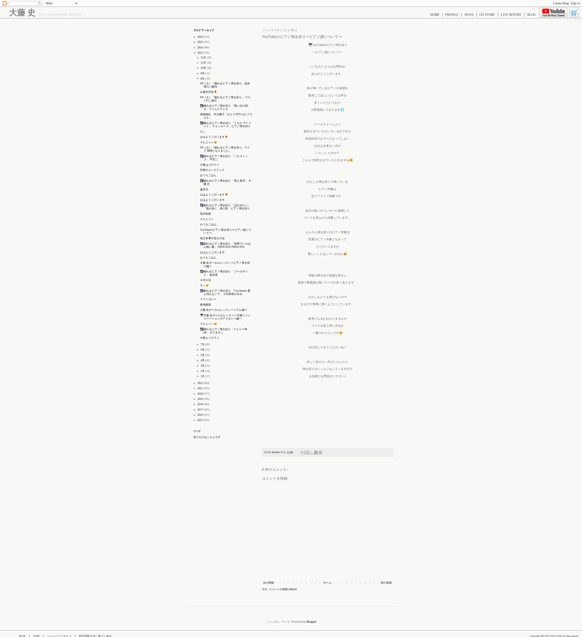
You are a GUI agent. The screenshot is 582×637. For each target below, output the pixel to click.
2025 (200, 42)
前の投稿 (386, 582)
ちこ (203, 131)
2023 (200, 52)
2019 (200, 399)
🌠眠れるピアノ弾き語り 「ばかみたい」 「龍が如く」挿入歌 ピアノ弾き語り (225, 207)
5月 (203, 355)
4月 (203, 360)
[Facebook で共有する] (316, 452)
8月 (203, 78)
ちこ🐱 (204, 285)
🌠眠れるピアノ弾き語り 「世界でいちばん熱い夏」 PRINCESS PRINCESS (225, 245)
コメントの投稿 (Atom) (283, 589)
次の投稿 (268, 582)
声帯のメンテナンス (212, 170)
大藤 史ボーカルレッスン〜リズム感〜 (223, 309)
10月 (204, 68)
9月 (203, 73)
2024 (200, 47)
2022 (200, 383)
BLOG (531, 14)
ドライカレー (208, 299)
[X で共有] (311, 452)
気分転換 (205, 213)
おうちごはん (208, 175)
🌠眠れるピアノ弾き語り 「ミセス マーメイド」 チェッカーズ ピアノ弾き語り (225, 124)
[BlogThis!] (307, 452)
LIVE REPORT (511, 14)
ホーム (327, 582)
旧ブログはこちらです (207, 437)
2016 (200, 414)
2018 (200, 404)
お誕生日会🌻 (208, 91)
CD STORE (487, 14)
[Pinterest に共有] (320, 452)
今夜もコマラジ (209, 337)
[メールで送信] (303, 452)
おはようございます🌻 (214, 136)
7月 (203, 344)
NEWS (469, 14)
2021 (200, 388)
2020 (200, 393)
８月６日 (205, 280)
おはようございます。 (213, 199)
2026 (200, 36)
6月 (203, 349)
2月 (203, 371)
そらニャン (207, 219)
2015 (200, 420)
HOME (434, 14)
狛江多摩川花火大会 (212, 238)
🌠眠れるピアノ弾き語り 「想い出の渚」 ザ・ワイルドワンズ (225, 107)
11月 (204, 62)
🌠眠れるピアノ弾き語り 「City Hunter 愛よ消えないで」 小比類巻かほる (225, 292)
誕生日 (204, 189)
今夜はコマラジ (209, 164)
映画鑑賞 (205, 304)
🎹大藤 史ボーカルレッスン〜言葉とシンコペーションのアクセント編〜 (225, 317)
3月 (203, 365)
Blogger (311, 621)
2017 (200, 409)
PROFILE (452, 14)
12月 (204, 57)
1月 (203, 376)
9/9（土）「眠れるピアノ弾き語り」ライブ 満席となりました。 (225, 149)
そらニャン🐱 (208, 142)
